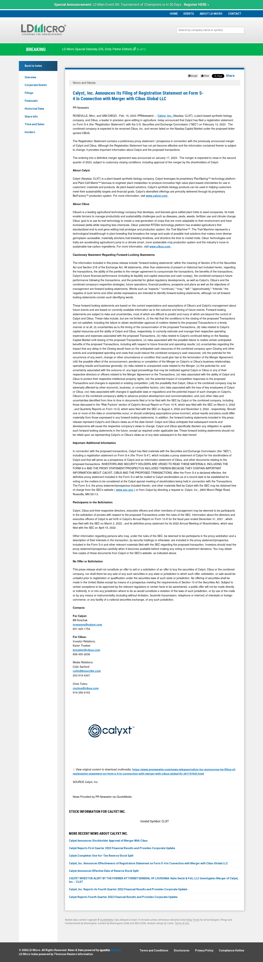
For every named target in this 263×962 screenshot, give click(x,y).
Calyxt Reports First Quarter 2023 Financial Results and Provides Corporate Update (122, 848)
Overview (30, 77)
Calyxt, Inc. (165, 116)
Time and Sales (34, 124)
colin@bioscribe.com (87, 671)
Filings (29, 92)
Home (174, 13)
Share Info (31, 116)
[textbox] (212, 30)
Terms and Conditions (154, 950)
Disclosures (181, 950)
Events (188, 13)
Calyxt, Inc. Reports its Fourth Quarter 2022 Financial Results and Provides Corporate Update (128, 889)
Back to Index (33, 65)
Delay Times (192, 920)
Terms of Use (182, 923)
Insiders (30, 132)
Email (194, 76)
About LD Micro (211, 13)
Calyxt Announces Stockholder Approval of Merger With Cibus (108, 840)
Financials (31, 100)
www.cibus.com (160, 246)
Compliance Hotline (231, 950)
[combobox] (210, 30)
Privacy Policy (204, 950)
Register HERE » (196, 5)
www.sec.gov (125, 490)
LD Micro (34, 950)
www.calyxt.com (157, 196)
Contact (234, 13)
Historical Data (34, 108)
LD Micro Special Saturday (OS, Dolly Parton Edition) (97, 49)
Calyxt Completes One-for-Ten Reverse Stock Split (101, 855)
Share (230, 76)
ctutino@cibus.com (86, 688)
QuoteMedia (106, 920)
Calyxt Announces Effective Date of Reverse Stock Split (104, 870)
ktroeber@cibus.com (86, 650)
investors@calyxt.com (87, 624)
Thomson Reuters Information (73, 954)
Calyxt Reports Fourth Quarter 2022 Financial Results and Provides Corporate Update (123, 897)
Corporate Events (36, 85)
